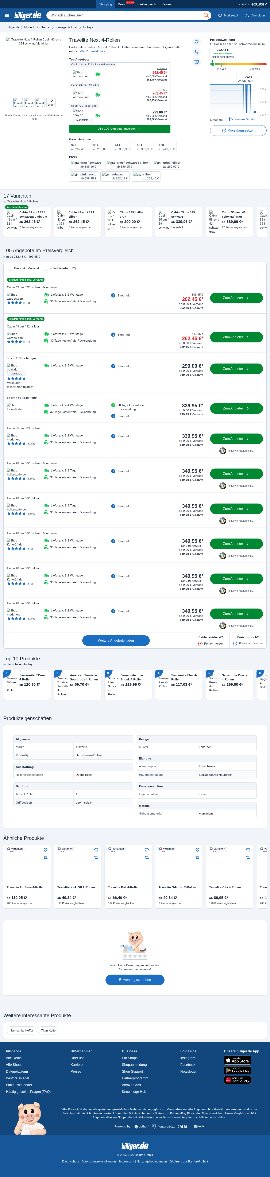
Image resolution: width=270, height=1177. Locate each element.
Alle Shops (14, 1065)
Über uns (77, 1058)
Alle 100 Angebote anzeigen (117, 128)
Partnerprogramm (135, 1078)
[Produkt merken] (196, 42)
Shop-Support (132, 1071)
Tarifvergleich (147, 4)
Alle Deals (14, 1058)
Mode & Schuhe (35, 27)
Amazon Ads (131, 1085)
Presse (76, 1071)
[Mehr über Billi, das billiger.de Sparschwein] (33, 1118)
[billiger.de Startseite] (27, 15)
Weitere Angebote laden (116, 640)
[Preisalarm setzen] (196, 62)
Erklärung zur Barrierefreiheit (188, 1161)
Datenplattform (17, 1071)
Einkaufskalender (19, 1085)
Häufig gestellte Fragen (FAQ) (28, 1092)
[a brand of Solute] (253, 4)
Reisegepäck (64, 27)
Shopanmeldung (134, 1065)
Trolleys (88, 27)
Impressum (126, 1161)
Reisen (166, 4)
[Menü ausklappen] (48, 27)
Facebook (187, 1065)
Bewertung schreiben (135, 980)
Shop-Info (124, 295)
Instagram (187, 1058)
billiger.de (13, 27)
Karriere (77, 1065)
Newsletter (188, 1071)
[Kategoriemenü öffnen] (7, 15)
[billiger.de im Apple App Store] (241, 1060)
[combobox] (128, 15)
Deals (126, 3)
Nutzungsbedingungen (152, 1161)
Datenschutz (70, 1161)
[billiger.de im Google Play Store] (241, 1070)
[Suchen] (206, 15)
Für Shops (130, 1058)
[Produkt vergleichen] (196, 52)
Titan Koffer (49, 1030)
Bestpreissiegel (17, 1078)
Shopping (105, 4)
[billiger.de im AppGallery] (241, 1080)
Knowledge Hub (134, 1092)
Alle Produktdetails (92, 51)
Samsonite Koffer (21, 1030)
